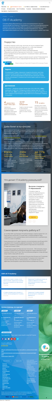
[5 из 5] (7, 345)
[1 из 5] (1, 345)
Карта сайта (19, 361)
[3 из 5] (4, 345)
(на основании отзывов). (6, 343)
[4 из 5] (6, 345)
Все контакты (6, 361)
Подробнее (33, 217)
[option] (37, 204)
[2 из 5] (3, 345)
